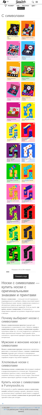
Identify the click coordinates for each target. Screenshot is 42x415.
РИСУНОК (25, 6)
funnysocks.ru (14, 407)
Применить (21, 8)
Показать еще (21, 276)
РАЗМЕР (11, 6)
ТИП (18, 6)
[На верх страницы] (3, 404)
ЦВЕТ (34, 6)
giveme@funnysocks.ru (26, 407)
